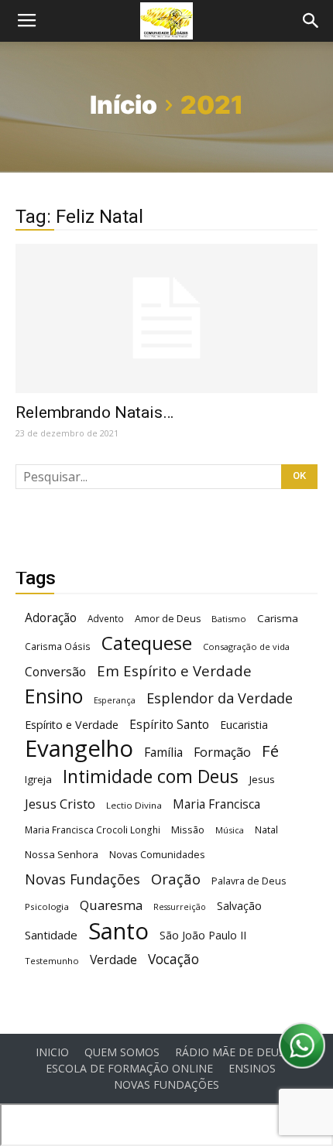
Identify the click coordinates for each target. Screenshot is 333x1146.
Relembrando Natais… (94, 412)
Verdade (113, 960)
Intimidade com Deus (151, 776)
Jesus (262, 779)
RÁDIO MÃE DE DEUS (230, 1052)
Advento (106, 618)
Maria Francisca (216, 804)
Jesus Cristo (60, 803)
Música (229, 830)
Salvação (239, 905)
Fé (270, 751)
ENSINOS (252, 1069)
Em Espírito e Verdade (174, 670)
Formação (222, 752)
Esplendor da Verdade (219, 698)
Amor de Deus (168, 618)
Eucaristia (244, 724)
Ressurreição (179, 906)
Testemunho (52, 960)
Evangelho (79, 749)
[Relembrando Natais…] (166, 318)
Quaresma (111, 905)
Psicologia (47, 906)
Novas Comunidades (157, 854)
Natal (266, 829)
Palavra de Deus (248, 881)
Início (123, 105)
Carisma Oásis (58, 646)
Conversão (55, 672)
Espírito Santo (169, 725)
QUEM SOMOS (122, 1052)
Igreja (38, 779)
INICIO (52, 1052)
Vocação (173, 959)
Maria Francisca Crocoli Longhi (92, 829)
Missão (187, 829)
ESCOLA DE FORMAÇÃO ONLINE (129, 1069)
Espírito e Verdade (71, 724)
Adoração (51, 618)
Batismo (228, 618)
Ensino (54, 696)
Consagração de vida (246, 646)
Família (163, 752)
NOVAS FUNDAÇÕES (166, 1085)
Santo (118, 931)
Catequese (146, 643)
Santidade (51, 934)
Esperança (115, 700)
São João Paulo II (203, 935)
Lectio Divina (134, 805)
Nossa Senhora (61, 854)
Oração (176, 879)
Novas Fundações (82, 879)
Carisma (277, 618)
